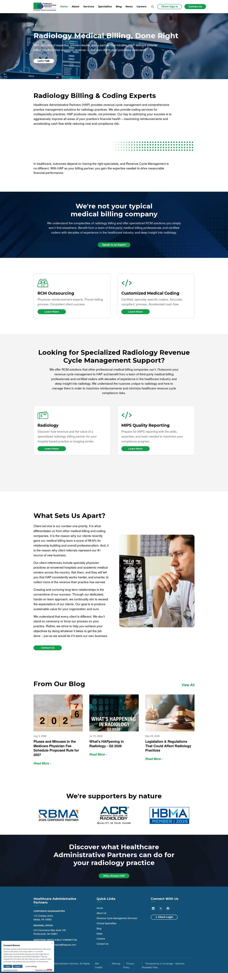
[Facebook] (168, 908)
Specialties (105, 6)
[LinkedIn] (153, 908)
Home (64, 6)
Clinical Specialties (106, 923)
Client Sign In (169, 6)
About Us (101, 913)
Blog (119, 6)
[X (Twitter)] (160, 908)
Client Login (165, 917)
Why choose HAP (114, 875)
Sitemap (116, 963)
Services (88, 6)
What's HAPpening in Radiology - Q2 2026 (106, 743)
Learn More (52, 311)
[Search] (152, 6)
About (75, 6)
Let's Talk (44, 60)
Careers (141, 6)
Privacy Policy (128, 965)
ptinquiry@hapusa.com (64, 944)
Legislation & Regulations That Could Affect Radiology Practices (168, 746)
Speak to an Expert (114, 244)
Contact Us (195, 6)
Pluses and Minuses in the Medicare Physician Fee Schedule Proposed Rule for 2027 (56, 748)
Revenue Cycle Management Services (117, 918)
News (129, 6)
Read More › (42, 763)
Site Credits (98, 965)
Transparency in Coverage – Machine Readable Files (163, 965)
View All (188, 684)
